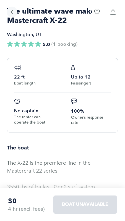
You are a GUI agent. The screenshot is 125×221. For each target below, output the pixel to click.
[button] (97, 12)
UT (39, 34)
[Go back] (12, 12)
